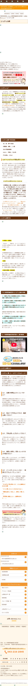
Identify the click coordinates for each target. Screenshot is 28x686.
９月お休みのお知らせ (8, 563)
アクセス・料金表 (6, 591)
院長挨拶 (4, 604)
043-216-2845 (16, 652)
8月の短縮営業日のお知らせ (9, 558)
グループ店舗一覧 (6, 601)
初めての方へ (5, 587)
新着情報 (4, 597)
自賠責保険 (5, 571)
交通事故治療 (5, 575)
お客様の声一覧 (6, 594)
